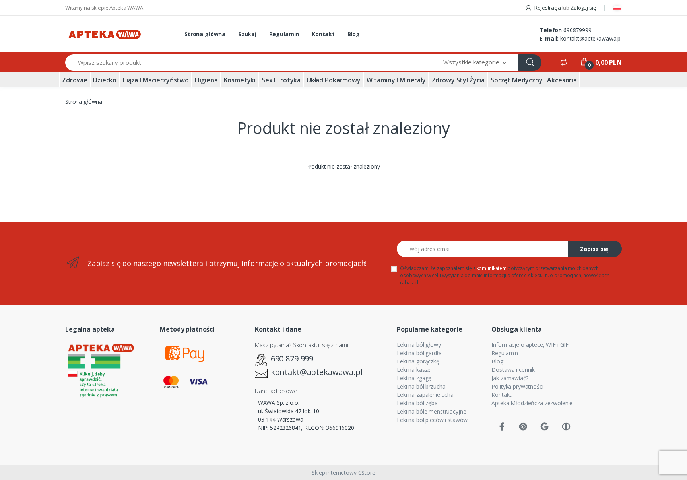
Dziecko (104, 80)
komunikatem (492, 268)
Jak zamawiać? (509, 378)
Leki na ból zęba (417, 403)
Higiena (206, 80)
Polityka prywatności (517, 386)
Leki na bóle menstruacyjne (431, 411)
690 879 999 (292, 358)
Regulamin (284, 34)
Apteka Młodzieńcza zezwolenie (531, 403)
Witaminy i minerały (396, 80)
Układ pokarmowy (334, 80)
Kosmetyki (240, 80)
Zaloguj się (583, 7)
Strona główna (204, 34)
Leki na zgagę (414, 378)
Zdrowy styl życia (458, 80)
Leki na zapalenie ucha (425, 394)
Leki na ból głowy (419, 344)
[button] (475, 62)
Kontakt (323, 34)
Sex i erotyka (281, 80)
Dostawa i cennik (513, 369)
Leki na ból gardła (419, 353)
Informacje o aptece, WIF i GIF (530, 344)
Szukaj (247, 34)
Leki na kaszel (414, 369)
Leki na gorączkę (418, 361)
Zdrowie (74, 80)
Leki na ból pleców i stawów (432, 420)
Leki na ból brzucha (421, 386)
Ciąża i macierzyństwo (155, 80)
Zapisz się (594, 249)
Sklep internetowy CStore (343, 472)
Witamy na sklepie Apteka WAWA (104, 7)
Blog (353, 34)
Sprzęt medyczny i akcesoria (534, 80)
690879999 (577, 30)
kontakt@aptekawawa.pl (591, 38)
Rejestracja (547, 7)
